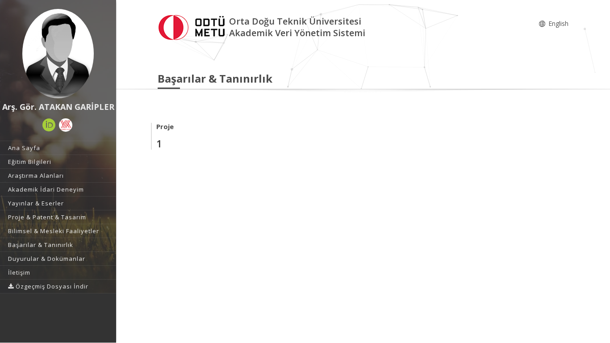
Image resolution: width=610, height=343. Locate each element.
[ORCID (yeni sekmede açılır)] (49, 125)
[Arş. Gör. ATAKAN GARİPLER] (58, 53)
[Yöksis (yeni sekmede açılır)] (65, 125)
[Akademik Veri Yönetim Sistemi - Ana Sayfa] (193, 26)
